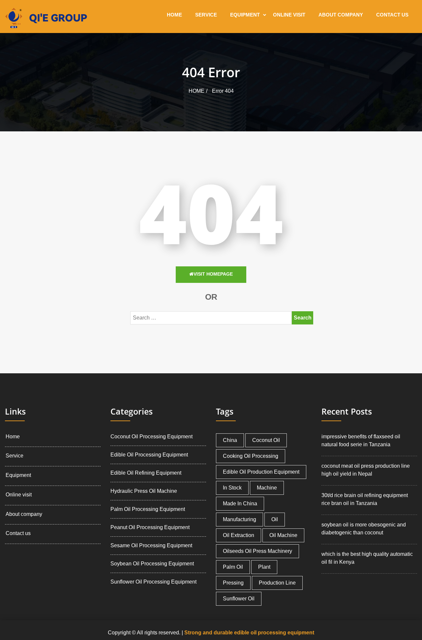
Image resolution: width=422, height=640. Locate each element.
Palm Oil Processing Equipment (147, 509)
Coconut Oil (266, 440)
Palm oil (233, 567)
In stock (232, 487)
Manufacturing (239, 519)
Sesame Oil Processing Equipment (151, 545)
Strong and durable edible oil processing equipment (249, 632)
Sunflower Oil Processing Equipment (153, 582)
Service (206, 14)
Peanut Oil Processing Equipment (150, 527)
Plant (264, 567)
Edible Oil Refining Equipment (145, 473)
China (230, 440)
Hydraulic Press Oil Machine (143, 491)
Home (174, 14)
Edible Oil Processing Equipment (149, 454)
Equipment (245, 14)
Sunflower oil (239, 598)
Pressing (233, 583)
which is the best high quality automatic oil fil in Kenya (367, 558)
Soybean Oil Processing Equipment (152, 563)
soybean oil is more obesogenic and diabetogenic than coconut (363, 528)
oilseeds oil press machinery (257, 551)
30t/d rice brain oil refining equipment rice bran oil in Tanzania (364, 499)
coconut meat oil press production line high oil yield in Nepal (365, 470)
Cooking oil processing (250, 456)
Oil (274, 519)
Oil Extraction (238, 535)
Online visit (289, 14)
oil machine (283, 535)
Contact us (392, 14)
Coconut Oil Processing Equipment (151, 436)
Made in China (240, 503)
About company (340, 14)
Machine (267, 487)
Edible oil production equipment (261, 472)
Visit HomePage (213, 274)
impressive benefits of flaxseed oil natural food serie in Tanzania (360, 440)
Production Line (277, 583)
